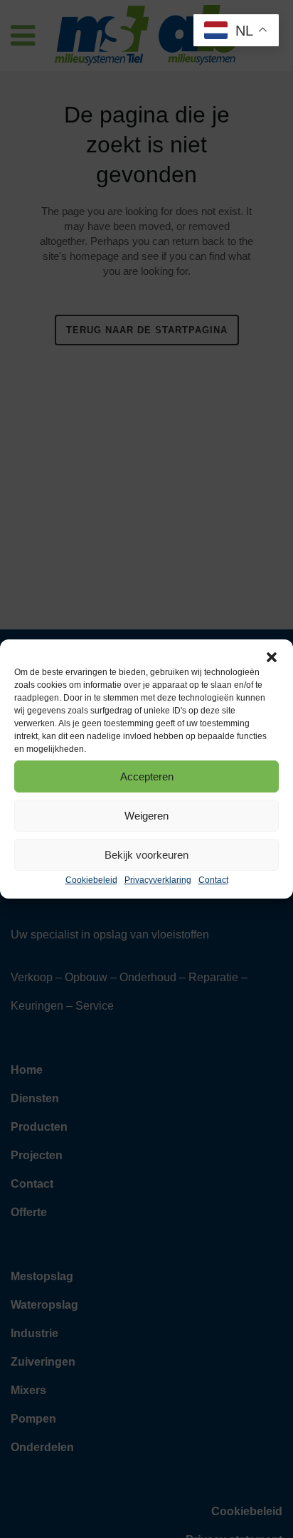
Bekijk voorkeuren (146, 855)
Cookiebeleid (91, 880)
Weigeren (146, 816)
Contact (213, 880)
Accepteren (147, 776)
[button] (272, 657)
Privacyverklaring (157, 880)
